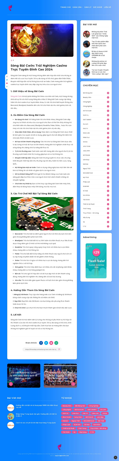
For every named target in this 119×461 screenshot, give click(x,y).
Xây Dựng (86, 217)
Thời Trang (87, 209)
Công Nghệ (87, 102)
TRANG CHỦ (65, 7)
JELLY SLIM (86, 146)
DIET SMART (87, 120)
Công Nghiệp (87, 106)
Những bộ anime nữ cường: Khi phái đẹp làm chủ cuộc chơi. (99, 63)
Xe (84, 222)
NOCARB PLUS (88, 173)
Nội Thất (86, 177)
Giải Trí (18, 28)
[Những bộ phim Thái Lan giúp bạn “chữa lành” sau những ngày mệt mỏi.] (86, 34)
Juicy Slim (86, 151)
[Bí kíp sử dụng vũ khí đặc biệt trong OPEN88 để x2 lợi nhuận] (86, 53)
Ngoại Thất (87, 169)
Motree (85, 164)
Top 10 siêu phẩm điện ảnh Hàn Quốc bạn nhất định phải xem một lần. (100, 44)
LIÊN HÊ (107, 7)
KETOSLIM (86, 155)
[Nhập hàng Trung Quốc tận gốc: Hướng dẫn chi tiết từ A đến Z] (10, 416)
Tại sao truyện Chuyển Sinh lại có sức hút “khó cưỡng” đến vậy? (100, 72)
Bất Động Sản (87, 93)
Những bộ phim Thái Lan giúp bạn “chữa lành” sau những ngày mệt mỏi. (100, 35)
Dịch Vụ (86, 115)
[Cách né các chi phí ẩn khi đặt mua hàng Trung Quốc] (10, 425)
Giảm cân (86, 133)
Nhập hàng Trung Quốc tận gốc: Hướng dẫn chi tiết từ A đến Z (36, 415)
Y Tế (84, 226)
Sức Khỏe (86, 195)
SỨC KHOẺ (97, 7)
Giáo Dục (86, 137)
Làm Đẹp (86, 160)
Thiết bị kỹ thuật (89, 204)
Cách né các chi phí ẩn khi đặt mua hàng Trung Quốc (36, 423)
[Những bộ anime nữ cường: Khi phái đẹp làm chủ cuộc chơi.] (86, 63)
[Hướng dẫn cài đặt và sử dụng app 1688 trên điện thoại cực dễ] (10, 407)
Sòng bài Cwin (16, 96)
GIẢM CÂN (77, 7)
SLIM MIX (86, 186)
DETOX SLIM (87, 111)
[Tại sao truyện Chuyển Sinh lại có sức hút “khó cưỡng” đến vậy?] (86, 72)
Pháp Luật (86, 182)
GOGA (85, 142)
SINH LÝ (87, 7)
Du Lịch (85, 124)
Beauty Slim (87, 97)
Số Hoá (85, 191)
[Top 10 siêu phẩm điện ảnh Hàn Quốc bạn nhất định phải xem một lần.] (86, 44)
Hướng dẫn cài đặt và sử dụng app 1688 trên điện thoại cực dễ (37, 406)
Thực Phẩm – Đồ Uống (91, 213)
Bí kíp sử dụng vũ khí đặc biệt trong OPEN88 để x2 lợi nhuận (100, 54)
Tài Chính (86, 200)
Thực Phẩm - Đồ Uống (98, 428)
